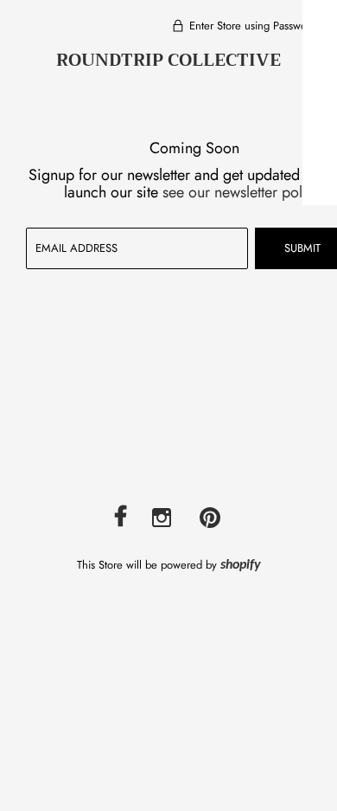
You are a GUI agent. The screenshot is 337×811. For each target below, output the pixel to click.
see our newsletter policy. (243, 192)
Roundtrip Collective (168, 60)
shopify (240, 565)
